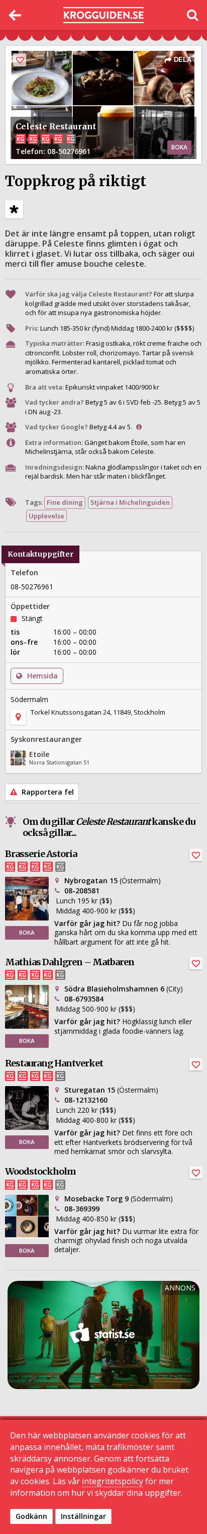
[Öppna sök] (192, 15)
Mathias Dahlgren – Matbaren (69, 962)
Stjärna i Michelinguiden (130, 502)
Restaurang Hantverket (54, 1063)
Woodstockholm (40, 1171)
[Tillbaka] (15, 15)
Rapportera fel (47, 792)
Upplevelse (46, 515)
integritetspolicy (112, 1481)
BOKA (179, 147)
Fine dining (65, 502)
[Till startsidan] (103, 15)
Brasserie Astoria (41, 854)
